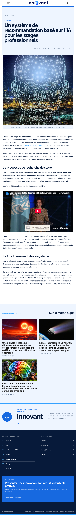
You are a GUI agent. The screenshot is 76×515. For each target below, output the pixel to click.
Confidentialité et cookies (34, 511)
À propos (57, 440)
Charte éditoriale (57, 450)
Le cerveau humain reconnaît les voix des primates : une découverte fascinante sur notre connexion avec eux (19, 387)
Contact (57, 454)
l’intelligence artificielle (33, 145)
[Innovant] (38, 3)
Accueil (6, 15)
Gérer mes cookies (67, 511)
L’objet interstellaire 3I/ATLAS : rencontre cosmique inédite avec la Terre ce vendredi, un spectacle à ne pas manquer (55, 347)
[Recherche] (67, 3)
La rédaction (57, 445)
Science (12, 15)
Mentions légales (52, 511)
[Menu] (8, 3)
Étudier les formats (38, 497)
